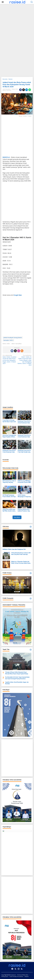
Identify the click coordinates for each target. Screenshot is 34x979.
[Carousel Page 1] (15, 591)
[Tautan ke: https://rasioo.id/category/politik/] (31, 598)
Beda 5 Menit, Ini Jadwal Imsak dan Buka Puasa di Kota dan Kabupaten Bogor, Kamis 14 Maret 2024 (9, 359)
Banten (4, 90)
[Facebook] (12, 350)
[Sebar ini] (20, 89)
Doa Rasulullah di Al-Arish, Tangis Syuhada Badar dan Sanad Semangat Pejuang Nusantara (17, 677)
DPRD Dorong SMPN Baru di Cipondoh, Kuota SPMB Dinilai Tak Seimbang (24, 481)
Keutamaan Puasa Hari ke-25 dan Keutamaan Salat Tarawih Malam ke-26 (24, 421)
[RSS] (22, 350)
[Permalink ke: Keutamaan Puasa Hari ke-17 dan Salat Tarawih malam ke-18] (24, 444)
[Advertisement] (17, 22)
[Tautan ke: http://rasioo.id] (31, 573)
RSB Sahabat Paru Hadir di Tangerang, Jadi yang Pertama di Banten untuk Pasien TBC (9, 481)
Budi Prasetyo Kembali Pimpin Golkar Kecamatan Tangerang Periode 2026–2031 (16, 587)
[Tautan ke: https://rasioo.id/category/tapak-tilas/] (31, 650)
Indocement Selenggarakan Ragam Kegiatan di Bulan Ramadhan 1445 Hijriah (9, 436)
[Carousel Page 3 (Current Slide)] (19, 591)
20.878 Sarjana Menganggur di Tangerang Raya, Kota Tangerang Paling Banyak (24, 495)
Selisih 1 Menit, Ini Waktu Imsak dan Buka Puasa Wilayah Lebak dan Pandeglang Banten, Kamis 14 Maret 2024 (24, 360)
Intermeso (8, 90)
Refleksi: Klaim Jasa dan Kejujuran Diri (14, 549)
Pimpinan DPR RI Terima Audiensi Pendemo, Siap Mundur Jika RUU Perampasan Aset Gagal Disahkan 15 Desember (24, 510)
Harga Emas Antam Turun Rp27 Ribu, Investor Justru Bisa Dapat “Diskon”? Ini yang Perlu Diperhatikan (9, 510)
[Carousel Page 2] (17, 591)
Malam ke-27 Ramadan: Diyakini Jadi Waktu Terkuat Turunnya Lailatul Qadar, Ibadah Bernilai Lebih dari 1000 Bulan (21, 562)
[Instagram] (18, 350)
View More (17, 517)
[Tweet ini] (23, 89)
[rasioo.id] (17, 2)
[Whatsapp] (29, 89)
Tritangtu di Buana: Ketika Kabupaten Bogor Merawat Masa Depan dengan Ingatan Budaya (16, 672)
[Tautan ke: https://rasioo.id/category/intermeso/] (31, 527)
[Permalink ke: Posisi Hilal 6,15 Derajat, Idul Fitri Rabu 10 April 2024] (9, 414)
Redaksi (27, 976)
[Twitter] (15, 350)
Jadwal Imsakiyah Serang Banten (12, 337)
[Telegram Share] (26, 89)
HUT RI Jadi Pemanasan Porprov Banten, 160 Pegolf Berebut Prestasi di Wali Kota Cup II (9, 495)
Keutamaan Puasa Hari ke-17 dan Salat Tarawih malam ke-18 (24, 451)
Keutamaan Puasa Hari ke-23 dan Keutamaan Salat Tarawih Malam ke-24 (24, 436)
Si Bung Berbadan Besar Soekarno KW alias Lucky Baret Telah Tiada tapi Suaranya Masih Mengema (21, 553)
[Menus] (2, 2)
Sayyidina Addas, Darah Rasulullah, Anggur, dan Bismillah (17, 682)
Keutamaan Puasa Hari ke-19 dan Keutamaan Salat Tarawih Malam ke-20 (9, 451)
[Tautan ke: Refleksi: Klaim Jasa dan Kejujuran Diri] (17, 538)
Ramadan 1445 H (8, 340)
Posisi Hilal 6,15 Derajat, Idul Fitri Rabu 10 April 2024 (9, 420)
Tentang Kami (4, 976)
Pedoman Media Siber (22, 975)
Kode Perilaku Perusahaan (16, 976)
